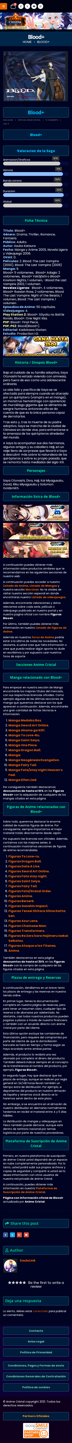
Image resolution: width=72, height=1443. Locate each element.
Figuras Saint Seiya (24, 881)
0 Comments (52, 120)
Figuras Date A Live (23, 866)
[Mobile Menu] (3, 6)
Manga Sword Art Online (28, 725)
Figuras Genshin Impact (28, 906)
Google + (19, 1234)
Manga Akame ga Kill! (26, 730)
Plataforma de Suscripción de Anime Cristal (30, 1190)
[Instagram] (40, 6)
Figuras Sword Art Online (28, 871)
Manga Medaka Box (24, 720)
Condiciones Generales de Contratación (36, 1376)
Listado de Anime (15, 586)
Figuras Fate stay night (27, 876)
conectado (40, 1311)
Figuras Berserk (21, 901)
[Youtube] (34, 6)
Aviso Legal (36, 1341)
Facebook (5, 1234)
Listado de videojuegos (48, 597)
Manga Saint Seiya (23, 740)
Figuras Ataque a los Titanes (31, 945)
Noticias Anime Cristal (29, 120)
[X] (27, 6)
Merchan (32, 589)
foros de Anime (43, 637)
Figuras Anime (20, 896)
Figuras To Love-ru (23, 856)
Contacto (36, 1331)
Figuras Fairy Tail (22, 886)
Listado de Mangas (43, 586)
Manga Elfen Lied (22, 780)
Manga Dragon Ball (24, 750)
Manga (14, 755)
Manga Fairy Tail (22, 765)
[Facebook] (21, 6)
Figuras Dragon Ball (24, 861)
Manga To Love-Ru (23, 735)
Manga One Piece (22, 745)
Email (26, 1234)
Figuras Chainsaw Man (27, 926)
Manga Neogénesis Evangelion (33, 760)
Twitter (12, 1234)
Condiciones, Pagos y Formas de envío (36, 1365)
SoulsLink (8, 120)
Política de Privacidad (36, 1352)
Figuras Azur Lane (22, 921)
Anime (13, 950)
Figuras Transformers (26, 931)
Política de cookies (36, 1387)
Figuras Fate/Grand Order (29, 891)
